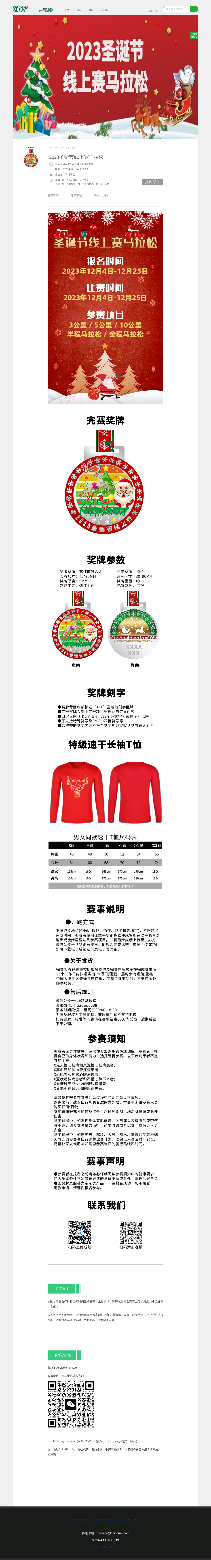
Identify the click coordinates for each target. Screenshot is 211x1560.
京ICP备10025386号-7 (106, 1547)
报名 (79, 10)
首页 (67, 10)
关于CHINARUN (81, 1519)
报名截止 (152, 182)
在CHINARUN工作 (105, 1519)
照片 (91, 10)
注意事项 (76, 195)
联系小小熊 (101, 195)
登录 (150, 11)
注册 (156, 11)
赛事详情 (53, 195)
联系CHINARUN (129, 1519)
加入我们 (105, 10)
